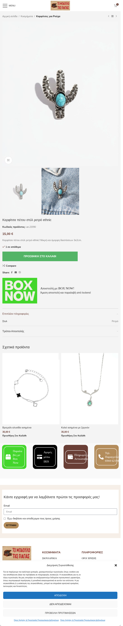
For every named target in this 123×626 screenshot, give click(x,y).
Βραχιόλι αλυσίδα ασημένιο (16, 427)
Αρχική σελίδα (9, 16)
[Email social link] (16, 272)
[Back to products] (112, 16)
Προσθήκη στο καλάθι (40, 256)
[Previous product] (109, 16)
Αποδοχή (60, 595)
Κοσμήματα (27, 16)
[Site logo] (60, 5)
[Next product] (116, 16)
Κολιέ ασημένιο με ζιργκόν (75, 427)
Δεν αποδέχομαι (60, 604)
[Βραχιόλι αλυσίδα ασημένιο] (31, 388)
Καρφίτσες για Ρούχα (48, 16)
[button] (115, 565)
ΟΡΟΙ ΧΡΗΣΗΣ (89, 558)
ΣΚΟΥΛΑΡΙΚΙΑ (49, 558)
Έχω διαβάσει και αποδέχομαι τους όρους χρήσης (33, 518)
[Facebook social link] (12, 272)
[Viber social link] (20, 272)
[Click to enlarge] (8, 160)
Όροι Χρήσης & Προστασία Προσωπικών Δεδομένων (36, 620)
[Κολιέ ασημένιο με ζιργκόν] (89, 388)
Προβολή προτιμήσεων (60, 613)
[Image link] (16, 553)
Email (7, 505)
